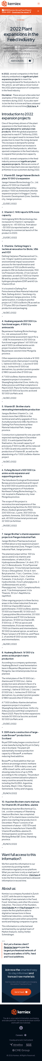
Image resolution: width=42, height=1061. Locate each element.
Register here (10, 947)
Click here (34, 875)
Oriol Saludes (8, 907)
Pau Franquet (26, 907)
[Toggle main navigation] (38, 3)
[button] (38, 11)
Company (20, 20)
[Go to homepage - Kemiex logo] (11, 3)
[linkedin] (21, 1028)
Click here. (31, 106)
